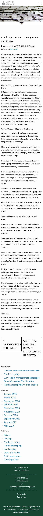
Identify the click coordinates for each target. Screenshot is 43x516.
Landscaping (10, 449)
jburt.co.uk (21, 497)
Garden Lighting (12, 374)
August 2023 (10, 422)
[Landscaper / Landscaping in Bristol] (8, 2)
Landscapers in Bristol (12, 346)
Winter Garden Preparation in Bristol (22, 370)
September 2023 (12, 418)
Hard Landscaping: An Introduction (21, 384)
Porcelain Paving (12, 452)
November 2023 (12, 411)
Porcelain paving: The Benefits (19, 381)
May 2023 (9, 425)
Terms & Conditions (21, 470)
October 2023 (11, 415)
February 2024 (11, 404)
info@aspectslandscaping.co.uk (22, 486)
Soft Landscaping (12, 456)
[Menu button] (40, 3)
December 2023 (12, 408)
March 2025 (10, 397)
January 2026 (10, 394)
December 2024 (12, 401)
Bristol (7, 435)
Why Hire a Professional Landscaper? (22, 377)
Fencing (7, 438)
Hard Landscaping (12, 445)
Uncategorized (11, 459)
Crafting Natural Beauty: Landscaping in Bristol (32, 348)
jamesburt (14, 49)
